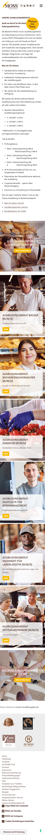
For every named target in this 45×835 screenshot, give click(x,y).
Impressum (6, 770)
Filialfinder (6, 759)
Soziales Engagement (11, 789)
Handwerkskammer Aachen (16, 207)
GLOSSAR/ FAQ (8, 764)
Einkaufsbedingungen (11, 775)
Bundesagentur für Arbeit (15, 211)
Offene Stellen (8, 800)
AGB (4, 781)
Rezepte (5, 792)
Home (2, 707)
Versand (5, 767)
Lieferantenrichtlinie (10, 778)
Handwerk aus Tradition (12, 784)
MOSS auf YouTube (13, 811)
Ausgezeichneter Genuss (12, 797)
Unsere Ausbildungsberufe (13, 803)
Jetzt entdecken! (22, 250)
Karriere (10, 707)
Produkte (6, 762)
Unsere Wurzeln (9, 795)
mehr (6, 329)
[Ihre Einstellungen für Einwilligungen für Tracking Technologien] (40, 830)
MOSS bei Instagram (14, 816)
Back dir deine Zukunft (14, 203)
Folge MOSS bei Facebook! (16, 806)
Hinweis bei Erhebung (14, 832)
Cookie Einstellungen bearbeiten (19, 821)
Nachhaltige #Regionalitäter (14, 786)
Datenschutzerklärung (11, 773)
